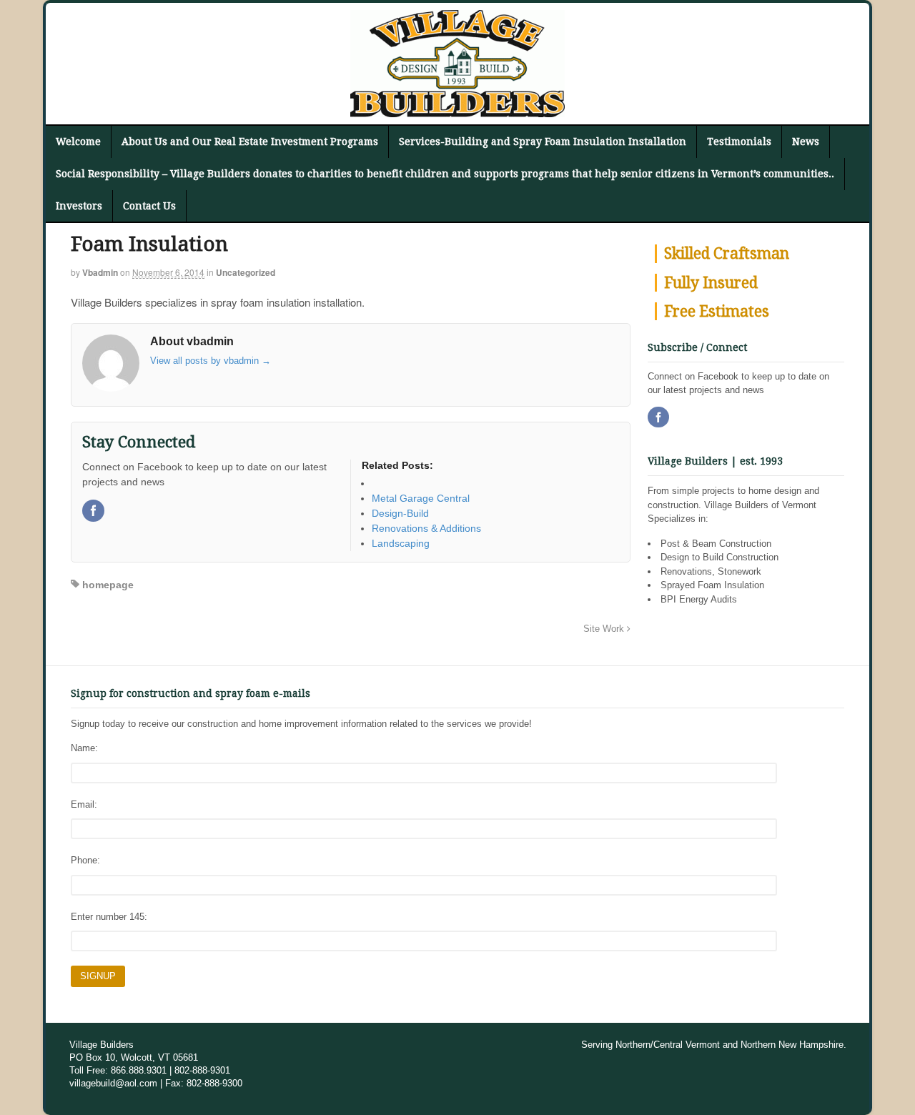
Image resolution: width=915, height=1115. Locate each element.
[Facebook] (94, 511)
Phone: (85, 860)
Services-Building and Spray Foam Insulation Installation (542, 141)
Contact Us (149, 206)
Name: (84, 748)
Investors (79, 206)
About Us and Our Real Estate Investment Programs (250, 141)
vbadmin (100, 272)
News (805, 141)
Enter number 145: (109, 916)
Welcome (78, 141)
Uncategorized (245, 272)
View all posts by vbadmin (210, 360)
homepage (108, 584)
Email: (84, 804)
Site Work (605, 629)
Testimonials (739, 141)
